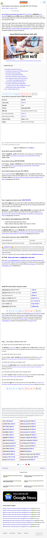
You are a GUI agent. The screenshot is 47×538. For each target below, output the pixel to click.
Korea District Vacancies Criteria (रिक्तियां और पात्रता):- (17, 71)
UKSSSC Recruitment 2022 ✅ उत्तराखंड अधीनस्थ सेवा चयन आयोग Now (34, 486)
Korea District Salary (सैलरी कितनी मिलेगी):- (14, 74)
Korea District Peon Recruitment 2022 (22, 177)
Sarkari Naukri (24, 319)
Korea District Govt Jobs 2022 (35, 367)
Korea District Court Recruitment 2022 (28, 232)
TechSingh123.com (7, 247)
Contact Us (26, 533)
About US (19, 533)
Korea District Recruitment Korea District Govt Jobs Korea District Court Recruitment (23, 60)
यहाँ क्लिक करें (23, 102)
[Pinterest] (26, 464)
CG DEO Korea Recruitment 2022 (36, 142)
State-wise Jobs (13, 257)
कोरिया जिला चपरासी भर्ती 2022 (33, 165)
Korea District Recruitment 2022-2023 (12, 14)
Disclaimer (5, 533)
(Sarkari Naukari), (31, 264)
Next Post (43, 468)
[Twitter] (23, 464)
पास (25, 437)
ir (19, 248)
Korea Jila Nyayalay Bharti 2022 (14, 260)
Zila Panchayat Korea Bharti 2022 (27, 214)
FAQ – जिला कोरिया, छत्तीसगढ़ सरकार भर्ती (12, 89)
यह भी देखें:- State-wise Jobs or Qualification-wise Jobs (18, 85)
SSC (4, 434)
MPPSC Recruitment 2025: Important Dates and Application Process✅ (18, 510)
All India (25, 421)
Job (6, 429)
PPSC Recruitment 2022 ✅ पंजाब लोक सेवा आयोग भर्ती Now (33, 481)
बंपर (28, 443)
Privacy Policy (12, 533)
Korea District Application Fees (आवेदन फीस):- (15, 82)
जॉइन (36, 301)
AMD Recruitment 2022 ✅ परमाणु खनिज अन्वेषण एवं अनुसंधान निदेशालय (33, 476)
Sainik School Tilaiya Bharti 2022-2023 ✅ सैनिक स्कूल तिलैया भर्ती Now (12, 481)
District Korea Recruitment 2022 (17, 165)
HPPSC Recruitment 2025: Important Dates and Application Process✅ (18, 512)
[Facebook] (18, 464)
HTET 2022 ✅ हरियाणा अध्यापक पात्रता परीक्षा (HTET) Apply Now (12, 476)
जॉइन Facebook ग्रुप (11, 459)
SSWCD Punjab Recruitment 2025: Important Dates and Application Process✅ (19, 520)
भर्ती (7, 423)
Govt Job (5, 174)
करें (35, 303)
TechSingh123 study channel (37, 254)
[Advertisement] (23, 133)
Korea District (11, 347)
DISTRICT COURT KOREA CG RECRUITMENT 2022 (19, 28)
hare (23, 315)
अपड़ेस (35, 298)
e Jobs (32, 257)
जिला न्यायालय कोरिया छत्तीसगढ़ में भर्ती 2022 (11, 262)
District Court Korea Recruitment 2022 (33, 260)
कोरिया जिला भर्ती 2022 (27, 14)
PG (21, 443)
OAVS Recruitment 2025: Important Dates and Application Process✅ (18, 524)
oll (21, 457)
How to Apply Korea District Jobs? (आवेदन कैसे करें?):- (17, 78)
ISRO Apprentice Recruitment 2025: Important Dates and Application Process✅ (20, 522)
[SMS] (28, 464)
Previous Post (4, 468)
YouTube (22, 254)
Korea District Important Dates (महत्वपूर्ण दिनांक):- (16, 83)
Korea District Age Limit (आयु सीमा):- (13, 73)
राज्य (6, 421)
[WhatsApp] (20, 464)
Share (10, 317)
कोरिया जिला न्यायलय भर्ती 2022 (20, 233)
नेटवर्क (3, 315)
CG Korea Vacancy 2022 (18, 413)
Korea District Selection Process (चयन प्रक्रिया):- (16, 76)
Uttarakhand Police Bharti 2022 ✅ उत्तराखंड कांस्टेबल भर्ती (12, 486)
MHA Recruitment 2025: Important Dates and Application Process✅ (17, 526)
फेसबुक (37, 313)
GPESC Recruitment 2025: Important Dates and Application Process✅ (18, 516)
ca (23, 448)
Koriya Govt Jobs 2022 (29, 384)
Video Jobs (6, 254)
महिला (4, 454)
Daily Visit (32, 321)
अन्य (41, 313)
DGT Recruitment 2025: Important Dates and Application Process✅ (17, 518)
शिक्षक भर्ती (5, 426)
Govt (31, 247)
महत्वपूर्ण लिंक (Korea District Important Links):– (16, 87)
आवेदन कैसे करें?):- (26, 200)
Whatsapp (30, 313)
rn (29, 248)
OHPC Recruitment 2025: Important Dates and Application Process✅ (18, 508)
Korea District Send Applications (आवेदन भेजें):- (17, 80)
